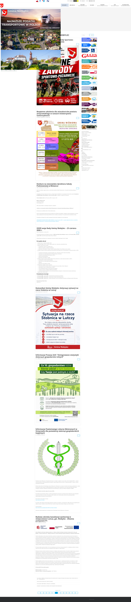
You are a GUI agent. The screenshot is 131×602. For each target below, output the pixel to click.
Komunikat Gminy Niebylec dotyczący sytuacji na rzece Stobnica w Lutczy (57, 289)
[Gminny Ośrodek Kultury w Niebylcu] (88, 110)
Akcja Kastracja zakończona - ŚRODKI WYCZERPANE (45, 581)
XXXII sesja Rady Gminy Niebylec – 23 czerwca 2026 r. (56, 229)
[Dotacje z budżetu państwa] (88, 72)
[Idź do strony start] (39, 593)
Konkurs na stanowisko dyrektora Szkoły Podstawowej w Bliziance (54, 185)
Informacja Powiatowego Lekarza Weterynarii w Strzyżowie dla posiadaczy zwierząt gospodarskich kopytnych (57, 431)
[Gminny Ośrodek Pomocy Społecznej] (88, 99)
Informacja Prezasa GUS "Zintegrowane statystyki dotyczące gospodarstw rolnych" (57, 356)
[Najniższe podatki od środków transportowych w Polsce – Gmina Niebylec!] (88, 40)
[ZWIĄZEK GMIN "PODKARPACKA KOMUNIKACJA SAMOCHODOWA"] (88, 61)
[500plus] (88, 116)
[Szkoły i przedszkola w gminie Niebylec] (88, 121)
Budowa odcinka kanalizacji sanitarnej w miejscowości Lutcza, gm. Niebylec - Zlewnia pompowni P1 (55, 519)
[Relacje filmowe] (88, 88)
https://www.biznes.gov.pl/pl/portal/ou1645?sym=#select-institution (46, 507)
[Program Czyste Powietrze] (88, 83)
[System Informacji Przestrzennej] (88, 93)
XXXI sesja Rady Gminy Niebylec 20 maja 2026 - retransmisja (46, 583)
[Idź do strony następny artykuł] (73, 593)
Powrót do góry (91, 599)
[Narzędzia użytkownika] (77, 44)
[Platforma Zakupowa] (88, 67)
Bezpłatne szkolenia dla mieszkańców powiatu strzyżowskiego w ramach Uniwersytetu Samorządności (57, 114)
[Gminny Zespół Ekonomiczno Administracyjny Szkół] (88, 104)
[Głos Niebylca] (88, 56)
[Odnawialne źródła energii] (88, 45)
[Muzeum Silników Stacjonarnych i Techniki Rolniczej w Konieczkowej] (88, 126)
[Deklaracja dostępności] (88, 50)
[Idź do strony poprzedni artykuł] (42, 593)
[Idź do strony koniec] (76, 593)
